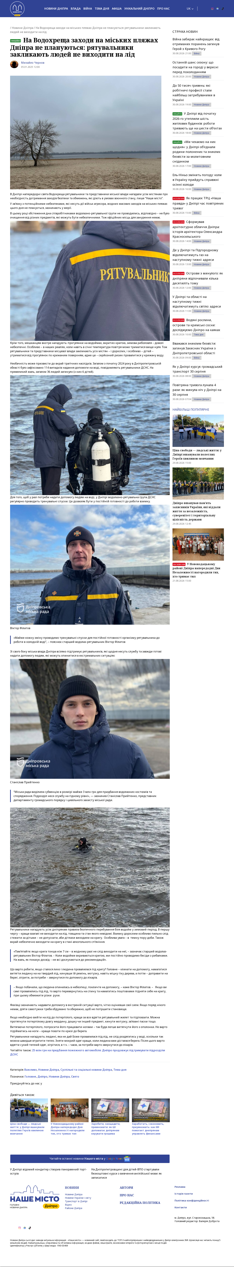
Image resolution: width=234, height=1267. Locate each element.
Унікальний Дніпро (139, 8)
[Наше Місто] (17, 8)
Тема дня (102, 8)
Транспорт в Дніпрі (76, 1201)
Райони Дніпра (73, 1208)
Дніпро (42, 1076)
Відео (68, 1204)
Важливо (30, 1070)
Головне (30, 1076)
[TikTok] (222, 8)
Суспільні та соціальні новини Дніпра (86, 1070)
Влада (76, 8)
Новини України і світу (78, 1197)
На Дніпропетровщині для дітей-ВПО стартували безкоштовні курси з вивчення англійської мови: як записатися (126, 1173)
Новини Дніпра (56, 8)
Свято (75, 1076)
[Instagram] (212, 8)
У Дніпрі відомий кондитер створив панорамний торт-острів (48, 1171)
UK (188, 8)
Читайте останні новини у (86, 1158)
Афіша (117, 8)
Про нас (163, 8)
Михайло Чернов (32, 63)
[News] (217, 8)
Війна (87, 8)
